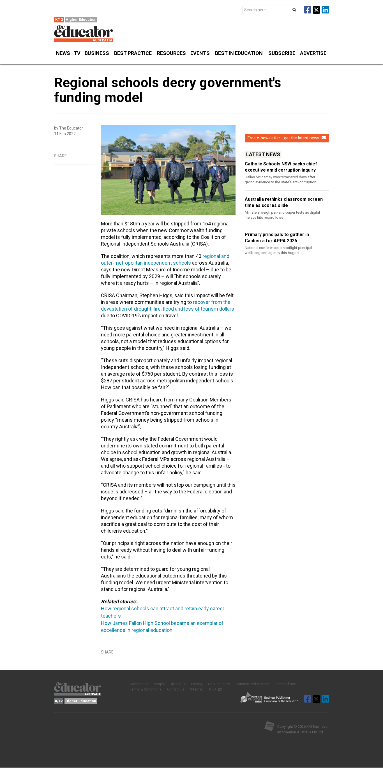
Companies (139, 684)
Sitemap (197, 689)
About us (178, 684)
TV (77, 53)
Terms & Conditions (145, 689)
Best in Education (239, 53)
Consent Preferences (252, 684)
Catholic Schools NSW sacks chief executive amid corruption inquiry (281, 167)
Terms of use (285, 684)
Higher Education (81, 19)
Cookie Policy (219, 684)
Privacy (196, 684)
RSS (213, 689)
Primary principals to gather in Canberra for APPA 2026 (277, 237)
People (159, 684)
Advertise (313, 53)
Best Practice (133, 53)
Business (97, 53)
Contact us (175, 689)
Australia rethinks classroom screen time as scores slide (284, 202)
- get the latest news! (284, 137)
